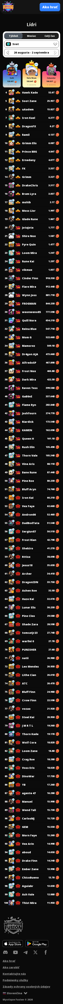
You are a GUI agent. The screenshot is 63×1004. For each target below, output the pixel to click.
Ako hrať (9, 961)
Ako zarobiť (11, 967)
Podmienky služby (15, 980)
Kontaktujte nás (14, 974)
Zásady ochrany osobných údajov (26, 986)
